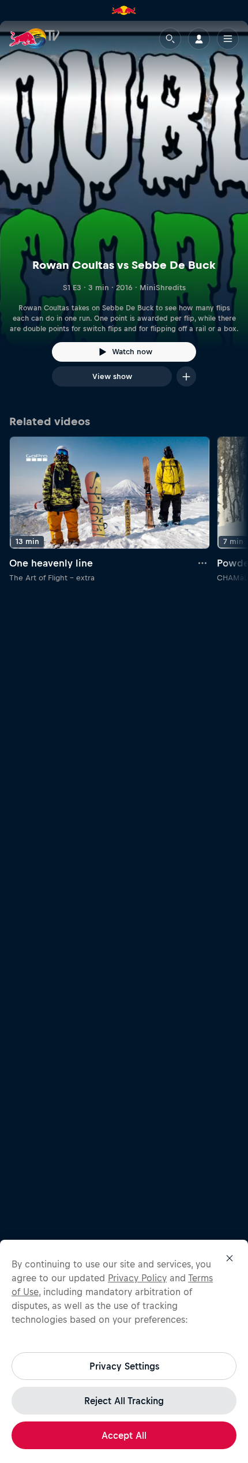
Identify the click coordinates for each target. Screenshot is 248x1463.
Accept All (124, 1435)
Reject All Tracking (124, 1401)
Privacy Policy (137, 1278)
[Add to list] (186, 376)
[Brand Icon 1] (124, 10)
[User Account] (199, 39)
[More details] (203, 563)
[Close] (229, 1258)
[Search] (170, 39)
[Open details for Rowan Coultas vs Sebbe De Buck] (124, 214)
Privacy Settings (124, 1366)
